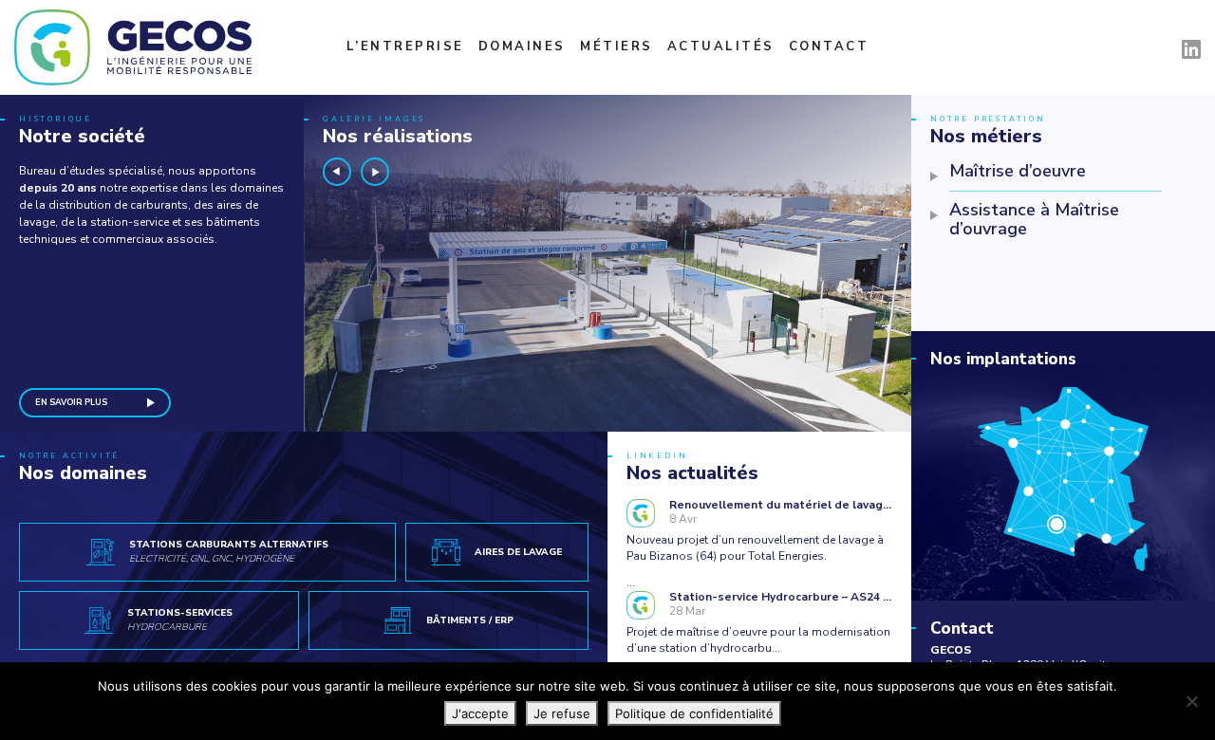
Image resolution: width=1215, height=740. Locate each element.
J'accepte (480, 713)
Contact (829, 46)
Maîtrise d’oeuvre (1017, 170)
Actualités (721, 46)
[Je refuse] (1191, 701)
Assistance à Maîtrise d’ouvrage (1034, 219)
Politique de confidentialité (694, 713)
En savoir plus (71, 402)
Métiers (616, 46)
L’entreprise (405, 46)
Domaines (522, 46)
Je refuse (561, 713)
